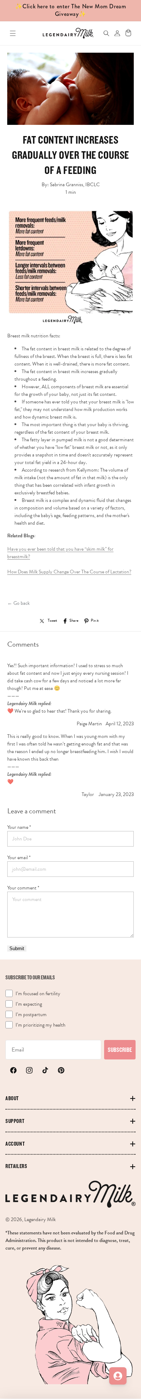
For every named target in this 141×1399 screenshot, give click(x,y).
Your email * (19, 857)
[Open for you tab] (118, 1376)
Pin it (95, 621)
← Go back (18, 603)
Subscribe (120, 1049)
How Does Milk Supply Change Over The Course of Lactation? (69, 572)
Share (73, 621)
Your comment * (23, 888)
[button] (13, 33)
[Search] (103, 33)
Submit (16, 948)
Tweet (52, 621)
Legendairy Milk (40, 1219)
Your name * (19, 827)
